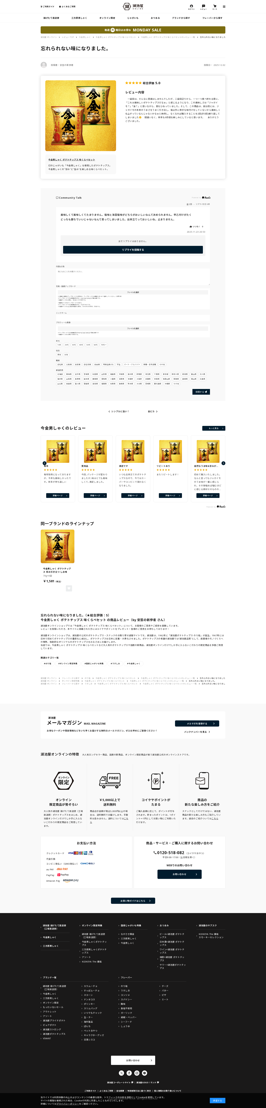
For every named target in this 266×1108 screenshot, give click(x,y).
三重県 (113, 379)
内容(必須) (60, 266)
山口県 (60, 384)
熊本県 (130, 384)
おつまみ (155, 17)
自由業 (97, 364)
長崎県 (121, 384)
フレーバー (126, 977)
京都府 (130, 379)
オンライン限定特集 (70, 681)
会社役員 (87, 364)
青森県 (69, 374)
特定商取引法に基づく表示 (139, 1091)
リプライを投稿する (133, 249)
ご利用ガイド (48, 6)
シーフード (126, 1021)
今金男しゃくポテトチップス (94, 943)
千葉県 (156, 374)
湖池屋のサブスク (208, 925)
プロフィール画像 (63, 322)
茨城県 (121, 374)
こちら (215, 818)
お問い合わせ (179, 874)
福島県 (113, 374)
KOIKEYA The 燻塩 (92, 961)
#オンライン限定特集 (67, 663)
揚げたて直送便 (51, 17)
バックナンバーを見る (195, 731)
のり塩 (88, 678)
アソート (86, 957)
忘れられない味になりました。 (214, 37)
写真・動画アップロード (66, 286)
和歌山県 (166, 379)
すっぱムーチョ (92, 990)
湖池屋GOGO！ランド (146, 1082)
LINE (144, 1073)
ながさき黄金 (127, 934)
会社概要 (120, 1091)
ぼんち (87, 1026)
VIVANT (47, 1038)
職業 (58, 360)
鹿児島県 (157, 384)
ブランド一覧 (49, 977)
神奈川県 (175, 374)
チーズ (165, 986)
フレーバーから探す (212, 17)
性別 (58, 350)
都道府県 (59, 370)
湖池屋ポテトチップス (54, 1033)
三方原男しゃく (79, 17)
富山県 (193, 374)
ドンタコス (89, 999)
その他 (162, 364)
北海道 (60, 374)
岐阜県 (86, 379)
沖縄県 (167, 384)
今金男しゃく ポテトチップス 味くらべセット (116, 37)
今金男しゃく (85, 37)
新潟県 (185, 374)
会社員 (60, 364)
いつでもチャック (93, 1012)
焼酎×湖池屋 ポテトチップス (172, 959)
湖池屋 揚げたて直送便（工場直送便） (54, 927)
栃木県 (130, 374)
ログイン (191, 9)
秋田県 (95, 374)
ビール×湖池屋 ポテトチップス (172, 936)
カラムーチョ (90, 986)
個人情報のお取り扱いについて (167, 1091)
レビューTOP (68, 37)
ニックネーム (61, 313)
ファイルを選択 (133, 292)
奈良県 (156, 379)
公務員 (69, 364)
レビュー (203, 9)
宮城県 (86, 374)
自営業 (77, 364)
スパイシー (126, 999)
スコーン (88, 995)
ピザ (164, 995)
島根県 (185, 379)
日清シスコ (89, 1039)
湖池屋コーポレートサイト (119, 1082)
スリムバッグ (90, 1008)
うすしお (89, 683)
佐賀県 (113, 384)
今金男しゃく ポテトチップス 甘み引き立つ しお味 (57, 570)
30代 (74, 345)
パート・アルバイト (132, 364)
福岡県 (104, 384)
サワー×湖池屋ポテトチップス (173, 966)
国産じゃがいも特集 (131, 925)
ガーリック (126, 1012)
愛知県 (104, 379)
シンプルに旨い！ (120, 411)
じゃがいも (133, 17)
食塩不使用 (126, 1008)
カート (214, 9)
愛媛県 (86, 384)
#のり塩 (47, 663)
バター (165, 990)
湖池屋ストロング (52, 1029)
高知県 (95, 384)
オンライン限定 (107, 17)
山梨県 (69, 379)
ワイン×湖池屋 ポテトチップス (172, 951)
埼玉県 (148, 374)
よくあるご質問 (68, 6)
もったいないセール (53, 1007)
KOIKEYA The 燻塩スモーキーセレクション (211, 936)
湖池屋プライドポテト (54, 1020)
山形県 (104, 374)
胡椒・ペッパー (129, 1017)
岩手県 (77, 374)
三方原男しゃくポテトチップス (94, 951)
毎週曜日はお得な (133, 29)
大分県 (139, 384)
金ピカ (151, 411)
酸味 (123, 1003)
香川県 (77, 384)
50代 (88, 345)
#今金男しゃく (133, 663)
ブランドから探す (181, 17)
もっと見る (214, 428)
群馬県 (139, 374)
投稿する (199, 391)
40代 (81, 345)
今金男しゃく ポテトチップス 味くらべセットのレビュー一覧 (168, 37)
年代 (58, 341)
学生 (118, 364)
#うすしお (115, 663)
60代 (96, 345)
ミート (165, 999)
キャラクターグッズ (94, 1035)
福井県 (60, 379)
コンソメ (125, 995)
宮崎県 (148, 384)
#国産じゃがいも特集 (94, 663)
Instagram (136, 1073)
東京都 (165, 374)
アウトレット (49, 1011)
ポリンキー (89, 1003)
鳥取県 (176, 379)
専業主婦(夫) (108, 364)
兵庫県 (148, 379)
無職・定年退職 (149, 364)
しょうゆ (125, 1026)
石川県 (202, 374)
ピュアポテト (49, 1025)
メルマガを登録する (197, 723)
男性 (59, 354)
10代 (59, 345)
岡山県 (193, 379)
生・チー (88, 1017)
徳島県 (69, 384)
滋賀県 (121, 379)
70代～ (104, 345)
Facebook (129, 1073)
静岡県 (95, 379)
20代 (67, 345)
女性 (66, 354)
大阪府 (139, 379)
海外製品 (88, 1021)
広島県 (202, 379)
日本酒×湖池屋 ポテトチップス (172, 943)
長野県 (77, 379)
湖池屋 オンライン (49, 37)
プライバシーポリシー (67, 1103)
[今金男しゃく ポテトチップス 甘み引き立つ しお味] (58, 546)
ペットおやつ (90, 1030)
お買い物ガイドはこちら (133, 900)
